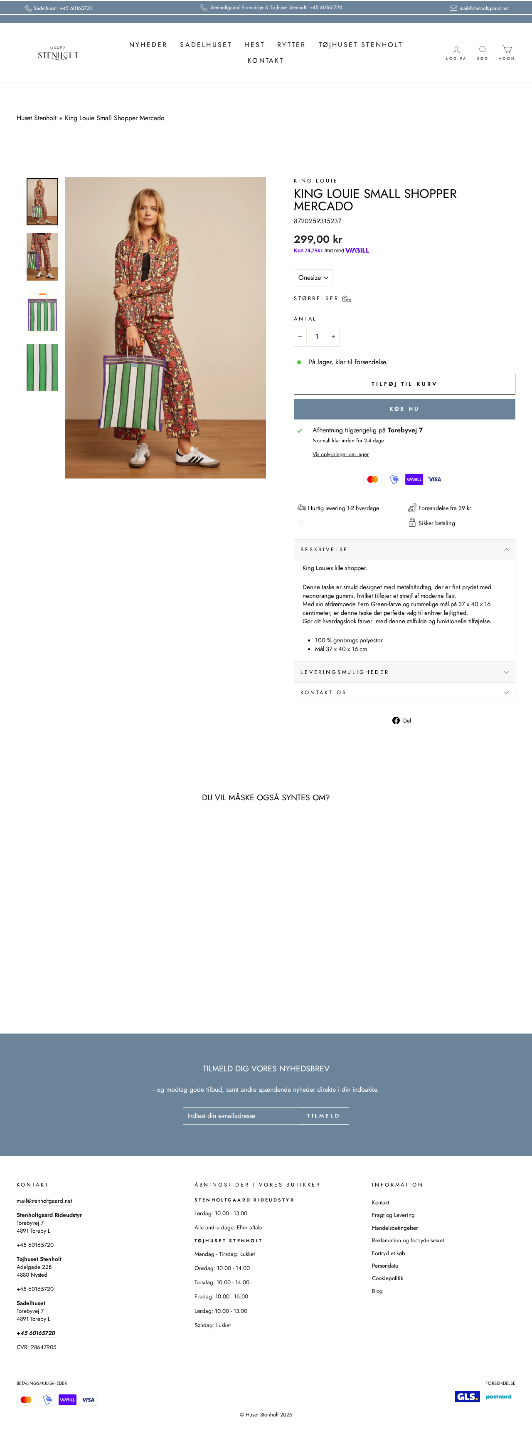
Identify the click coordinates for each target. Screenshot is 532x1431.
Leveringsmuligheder (344, 672)
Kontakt (266, 60)
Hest (254, 44)
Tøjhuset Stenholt (361, 44)
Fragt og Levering (393, 1215)
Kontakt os (323, 692)
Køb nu (404, 409)
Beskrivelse (324, 549)
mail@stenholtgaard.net (44, 1201)
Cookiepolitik (387, 1278)
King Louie (316, 181)
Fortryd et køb (388, 1253)
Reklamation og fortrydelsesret (408, 1240)
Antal (305, 319)
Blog (377, 1291)
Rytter (291, 44)
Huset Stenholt (37, 118)
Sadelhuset (206, 44)
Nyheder (148, 44)
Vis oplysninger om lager (341, 454)
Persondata (385, 1265)
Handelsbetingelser (395, 1228)
